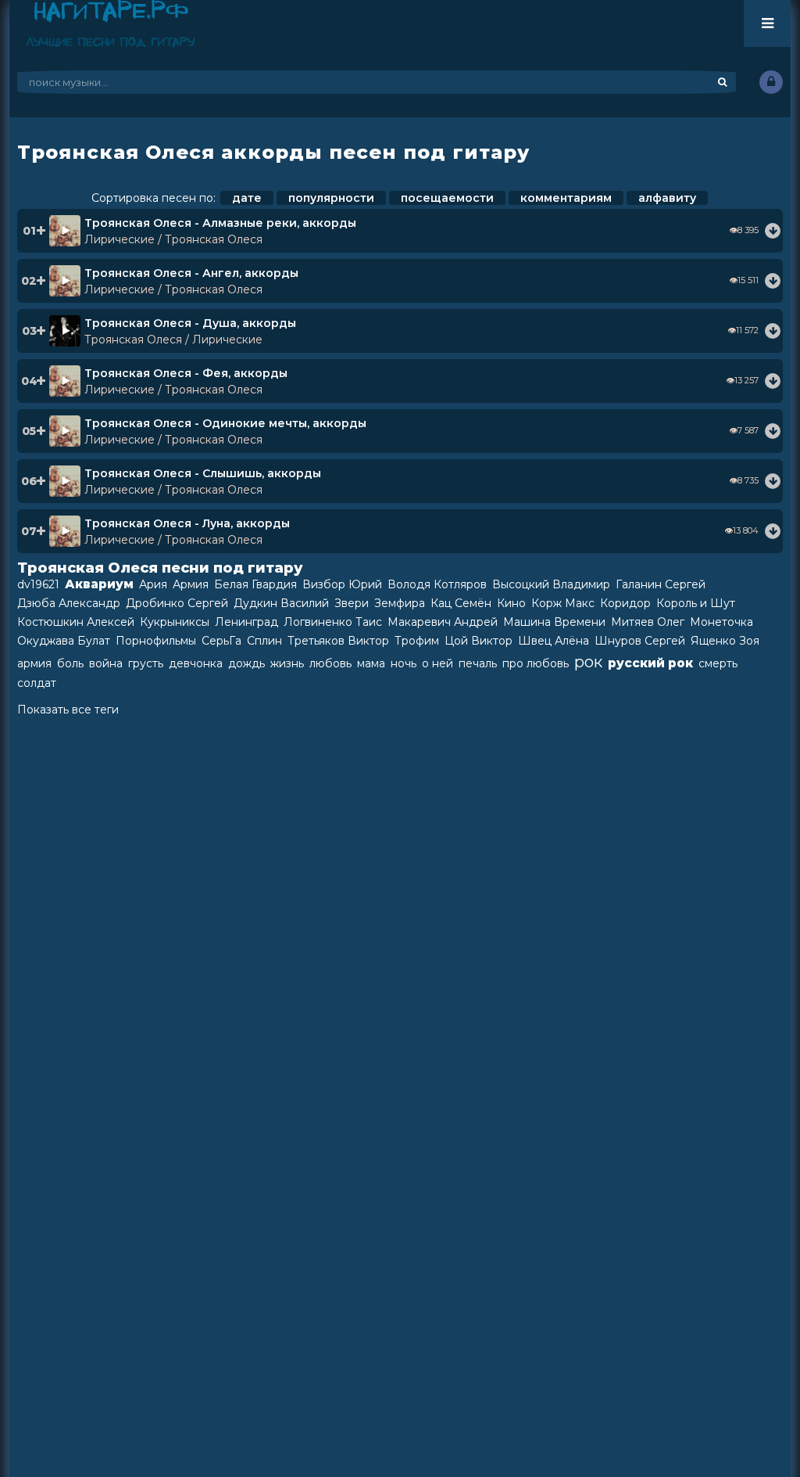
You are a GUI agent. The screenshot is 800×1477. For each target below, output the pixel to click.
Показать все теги (68, 710)
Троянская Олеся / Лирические (173, 339)
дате (247, 198)
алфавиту (667, 198)
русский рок (650, 663)
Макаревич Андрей (443, 622)
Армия (191, 584)
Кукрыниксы (174, 622)
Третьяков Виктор (338, 641)
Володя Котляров (437, 584)
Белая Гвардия (255, 584)
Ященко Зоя (725, 641)
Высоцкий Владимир (551, 584)
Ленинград (246, 622)
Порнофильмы (156, 641)
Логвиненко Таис (333, 622)
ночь (403, 663)
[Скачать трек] (772, 231)
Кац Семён (460, 603)
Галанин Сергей (660, 584)
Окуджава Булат (63, 641)
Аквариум (99, 584)
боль (70, 663)
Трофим (417, 641)
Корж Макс (563, 603)
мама (371, 663)
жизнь (287, 663)
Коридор (625, 603)
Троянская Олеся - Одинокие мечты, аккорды (225, 423)
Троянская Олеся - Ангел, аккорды (191, 273)
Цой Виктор (478, 641)
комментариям (566, 198)
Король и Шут (695, 603)
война (106, 663)
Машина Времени (554, 622)
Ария (153, 584)
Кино (511, 603)
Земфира (399, 603)
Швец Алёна (553, 641)
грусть (145, 663)
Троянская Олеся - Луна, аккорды (187, 523)
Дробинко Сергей (177, 603)
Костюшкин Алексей (75, 622)
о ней (437, 663)
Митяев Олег (647, 622)
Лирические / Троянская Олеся (173, 239)
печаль (478, 663)
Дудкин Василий (281, 603)
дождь (246, 663)
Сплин (264, 641)
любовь (330, 663)
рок (588, 661)
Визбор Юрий (342, 584)
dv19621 (38, 584)
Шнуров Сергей (640, 641)
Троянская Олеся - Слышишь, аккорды (202, 473)
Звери (351, 603)
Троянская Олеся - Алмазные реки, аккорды (220, 223)
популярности (331, 198)
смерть (718, 663)
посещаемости (447, 198)
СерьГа (221, 641)
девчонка (196, 663)
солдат (36, 683)
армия (34, 663)
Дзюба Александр (68, 603)
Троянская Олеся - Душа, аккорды (190, 323)
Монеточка (721, 622)
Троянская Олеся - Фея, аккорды (186, 373)
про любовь (535, 663)
